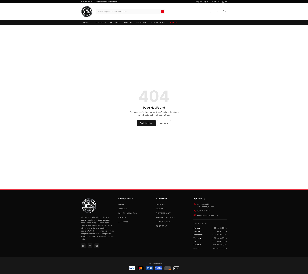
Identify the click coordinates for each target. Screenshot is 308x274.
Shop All (173, 22)
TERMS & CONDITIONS (165, 217)
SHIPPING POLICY (163, 213)
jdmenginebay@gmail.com (207, 215)
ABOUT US (160, 204)
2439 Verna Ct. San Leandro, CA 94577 (206, 205)
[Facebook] (219, 2)
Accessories (141, 22)
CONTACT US (161, 226)
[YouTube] (226, 2)
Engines (86, 22)
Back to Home (146, 123)
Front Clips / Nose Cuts (127, 213)
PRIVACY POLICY (163, 222)
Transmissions (100, 22)
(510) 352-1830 (203, 211)
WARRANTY (161, 209)
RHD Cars (128, 22)
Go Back (164, 123)
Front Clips (115, 22)
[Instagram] (223, 2)
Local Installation (158, 22)
